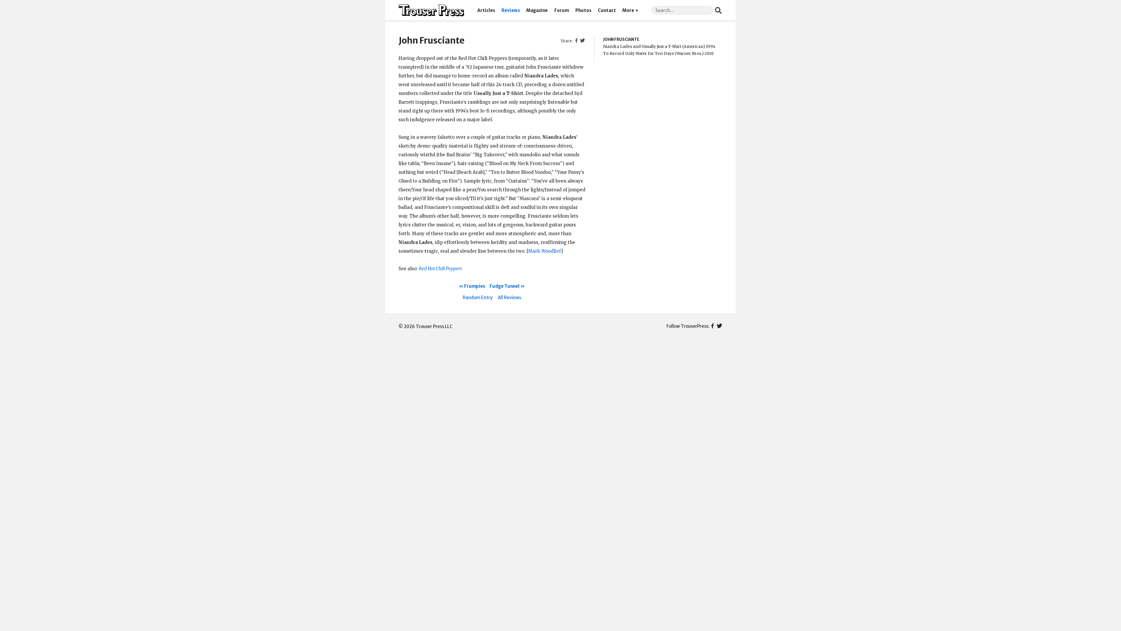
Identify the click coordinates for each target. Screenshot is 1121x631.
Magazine (537, 10)
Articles (486, 10)
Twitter (719, 326)
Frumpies (474, 286)
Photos (583, 10)
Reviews (511, 10)
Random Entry (477, 297)
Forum (561, 10)
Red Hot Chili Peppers (440, 268)
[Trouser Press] (431, 10)
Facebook (712, 326)
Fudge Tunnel (505, 286)
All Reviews (509, 297)
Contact (607, 10)
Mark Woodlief (544, 251)
